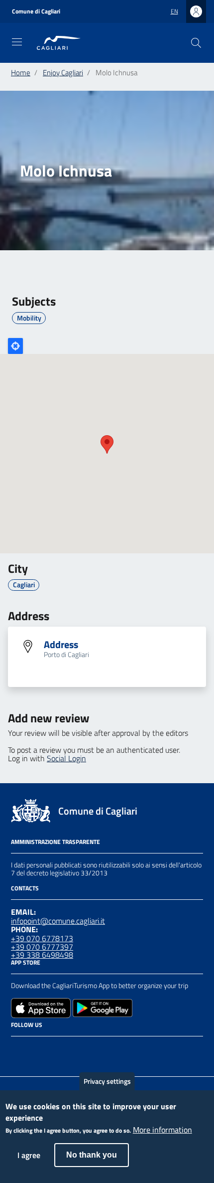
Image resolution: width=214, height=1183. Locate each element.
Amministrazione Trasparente (55, 841)
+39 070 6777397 (42, 947)
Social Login (66, 758)
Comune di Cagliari (36, 11)
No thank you (91, 1155)
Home (20, 72)
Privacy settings (107, 1081)
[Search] (196, 43)
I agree (28, 1155)
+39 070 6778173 (42, 938)
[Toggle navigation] (17, 42)
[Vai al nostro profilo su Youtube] (71, 1049)
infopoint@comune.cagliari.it (58, 921)
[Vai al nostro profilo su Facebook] (17, 1049)
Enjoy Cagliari (63, 72)
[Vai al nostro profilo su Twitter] (53, 1049)
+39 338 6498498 (42, 955)
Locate (15, 346)
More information (162, 1130)
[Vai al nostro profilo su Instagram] (35, 1049)
